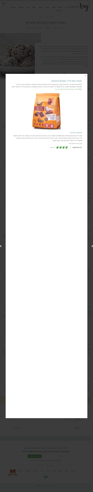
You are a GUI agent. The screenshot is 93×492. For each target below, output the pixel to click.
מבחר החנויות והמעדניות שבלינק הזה (66, 89)
